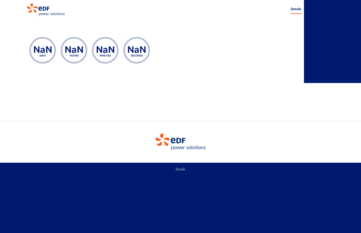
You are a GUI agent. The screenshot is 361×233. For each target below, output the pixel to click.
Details (296, 9)
